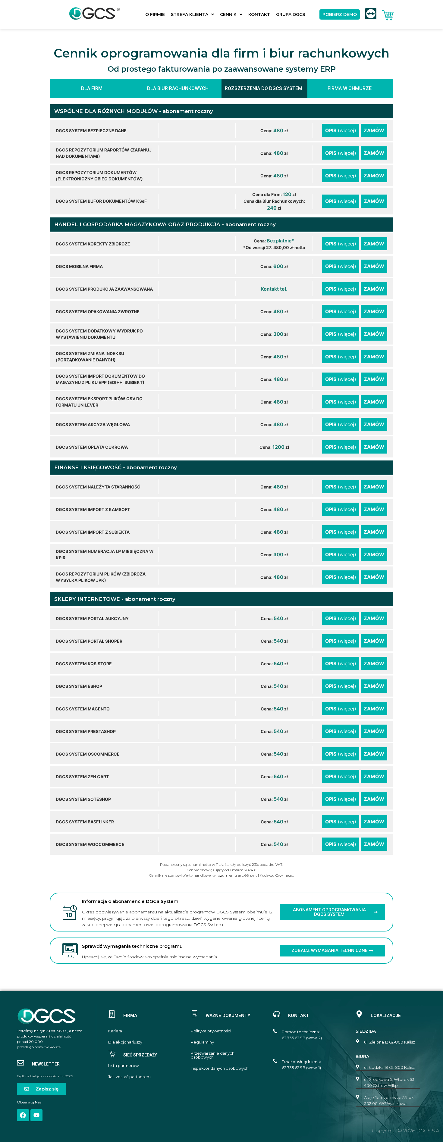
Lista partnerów (123, 1066)
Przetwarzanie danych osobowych (212, 1055)
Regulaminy (202, 1042)
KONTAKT (259, 14)
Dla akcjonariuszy (125, 1042)
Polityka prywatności (211, 1031)
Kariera (115, 1031)
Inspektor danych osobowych (220, 1068)
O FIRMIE (155, 14)
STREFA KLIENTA (189, 14)
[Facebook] (23, 1115)
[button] (192, 14)
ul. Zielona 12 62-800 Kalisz (389, 1042)
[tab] (93, 88)
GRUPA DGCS (290, 14)
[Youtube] (36, 1115)
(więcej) (340, 130)
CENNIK (228, 14)
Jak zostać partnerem (129, 1077)
